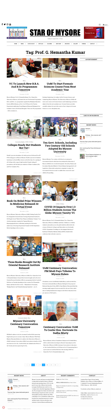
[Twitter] (5, 24)
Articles (40, 43)
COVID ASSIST (31, 43)
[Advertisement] (49, 11)
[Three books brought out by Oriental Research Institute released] (24, 255)
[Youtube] (10, 24)
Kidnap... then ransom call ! (93, 135)
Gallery (75, 43)
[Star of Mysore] (51, 35)
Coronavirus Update (20, 142)
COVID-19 (27, 142)
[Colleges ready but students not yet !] (24, 138)
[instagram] (7, 24)
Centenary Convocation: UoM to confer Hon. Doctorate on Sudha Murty (60, 330)
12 (55, 365)
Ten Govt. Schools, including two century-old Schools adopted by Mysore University (60, 147)
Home (15, 43)
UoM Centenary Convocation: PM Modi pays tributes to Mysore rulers (60, 271)
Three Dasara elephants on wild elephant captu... (93, 155)
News (22, 43)
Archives (67, 43)
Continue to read (37, 116)
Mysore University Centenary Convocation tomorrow (24, 323)
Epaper (106, 24)
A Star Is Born (64, 379)
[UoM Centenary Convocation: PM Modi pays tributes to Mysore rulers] (59, 261)
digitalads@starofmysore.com (95, 393)
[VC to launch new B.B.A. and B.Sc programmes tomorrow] (24, 77)
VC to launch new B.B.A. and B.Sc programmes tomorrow (24, 86)
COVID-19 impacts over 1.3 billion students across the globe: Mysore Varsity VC (60, 209)
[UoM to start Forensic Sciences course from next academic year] (59, 77)
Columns (49, 43)
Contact (92, 43)
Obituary (58, 43)
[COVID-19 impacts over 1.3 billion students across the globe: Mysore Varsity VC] (59, 200)
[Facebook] (2, 24)
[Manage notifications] (3, 407)
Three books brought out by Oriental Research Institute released (24, 265)
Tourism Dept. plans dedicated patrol (90, 141)
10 (47, 365)
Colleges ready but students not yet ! (24, 146)
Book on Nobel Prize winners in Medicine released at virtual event (24, 203)
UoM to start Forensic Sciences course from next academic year (60, 86)
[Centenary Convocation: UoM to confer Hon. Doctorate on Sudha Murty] (60, 320)
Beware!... (88, 128)
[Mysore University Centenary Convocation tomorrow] (24, 314)
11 (51, 365)
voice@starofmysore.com (87, 398)
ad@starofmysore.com (92, 395)
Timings (84, 43)
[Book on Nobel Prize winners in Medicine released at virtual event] (24, 194)
